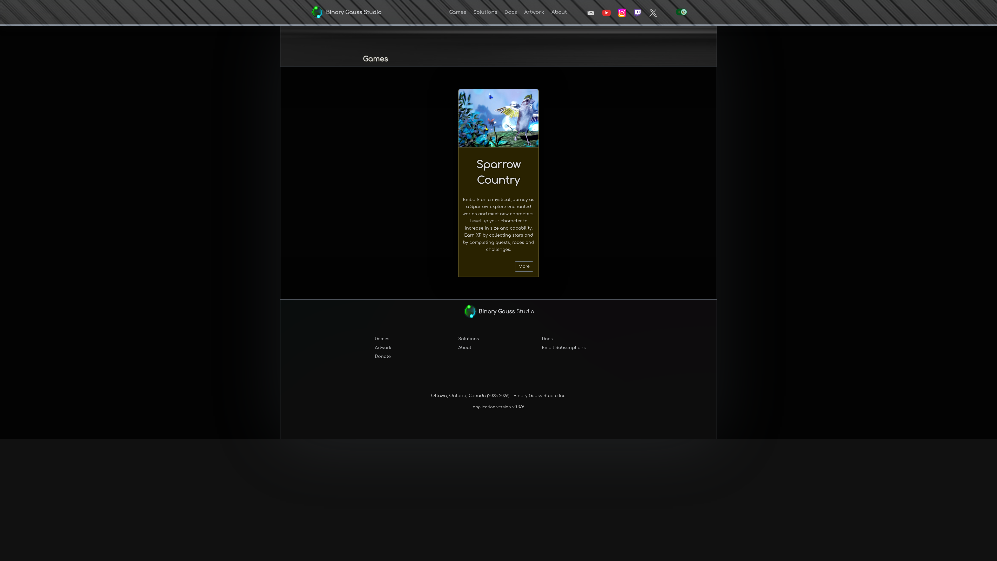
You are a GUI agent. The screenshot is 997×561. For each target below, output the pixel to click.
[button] (457, 12)
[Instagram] (622, 12)
